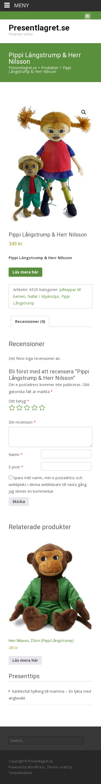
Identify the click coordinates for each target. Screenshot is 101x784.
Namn (16, 454)
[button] (84, 112)
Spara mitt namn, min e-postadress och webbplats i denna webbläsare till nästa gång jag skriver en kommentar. (47, 484)
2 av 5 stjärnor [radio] (19, 407)
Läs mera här (25, 272)
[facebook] (87, 17)
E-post (16, 466)
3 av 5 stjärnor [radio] (27, 407)
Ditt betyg (19, 401)
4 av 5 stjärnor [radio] (34, 407)
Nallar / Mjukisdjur (43, 296)
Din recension (22, 422)
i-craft (63, 767)
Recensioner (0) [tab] (30, 321)
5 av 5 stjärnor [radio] (42, 407)
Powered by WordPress (27, 767)
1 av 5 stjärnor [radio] (12, 407)
